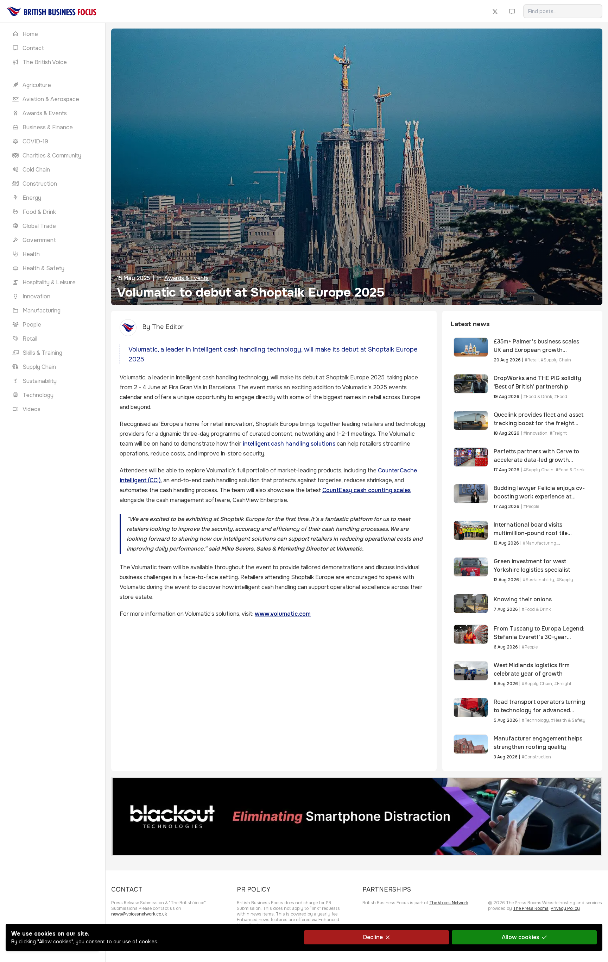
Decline (373, 937)
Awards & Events (186, 278)
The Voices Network (448, 903)
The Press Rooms (531, 908)
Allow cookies (520, 937)
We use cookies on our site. (50, 933)
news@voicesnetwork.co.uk (139, 914)
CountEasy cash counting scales (366, 490)
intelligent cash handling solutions (289, 443)
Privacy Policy (565, 908)
